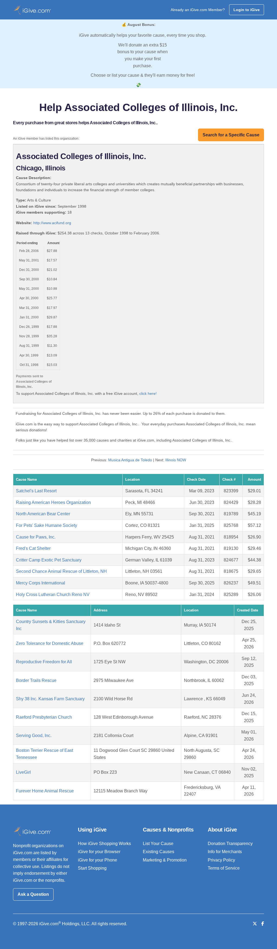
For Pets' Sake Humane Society (46, 525)
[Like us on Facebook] (262, 923)
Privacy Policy (221, 860)
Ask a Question (33, 894)
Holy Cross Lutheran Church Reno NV (53, 594)
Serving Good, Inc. (33, 735)
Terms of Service (224, 868)
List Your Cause (158, 843)
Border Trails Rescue (36, 680)
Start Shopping (92, 868)
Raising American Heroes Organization (53, 502)
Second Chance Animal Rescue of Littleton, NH (61, 571)
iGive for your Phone (97, 860)
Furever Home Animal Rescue (45, 791)
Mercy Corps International (40, 583)
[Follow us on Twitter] (255, 923)
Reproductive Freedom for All (44, 661)
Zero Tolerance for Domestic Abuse (49, 643)
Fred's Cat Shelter (33, 548)
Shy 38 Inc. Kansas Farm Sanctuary (50, 698)
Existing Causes (158, 851)
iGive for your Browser (99, 851)
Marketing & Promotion (165, 860)
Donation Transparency (230, 843)
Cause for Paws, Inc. (35, 537)
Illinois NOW (175, 460)
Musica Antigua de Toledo (130, 460)
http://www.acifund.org (52, 223)
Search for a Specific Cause (231, 135)
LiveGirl (23, 772)
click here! (148, 393)
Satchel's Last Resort (36, 491)
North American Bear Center (43, 513)
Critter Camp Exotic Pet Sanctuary (48, 560)
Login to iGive (246, 10)
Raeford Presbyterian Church (44, 717)
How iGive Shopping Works (104, 843)
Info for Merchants (225, 851)
